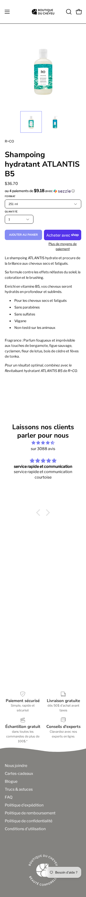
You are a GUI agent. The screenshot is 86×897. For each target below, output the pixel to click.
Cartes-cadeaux (19, 773)
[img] (43, 443)
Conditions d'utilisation (25, 829)
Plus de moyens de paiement (62, 246)
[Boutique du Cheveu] (43, 12)
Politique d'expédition (24, 805)
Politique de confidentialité (28, 821)
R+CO (9, 141)
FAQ (8, 797)
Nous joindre (16, 765)
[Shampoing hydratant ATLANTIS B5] (31, 122)
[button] (68, 11)
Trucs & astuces (19, 789)
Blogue (11, 781)
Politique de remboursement (30, 813)
